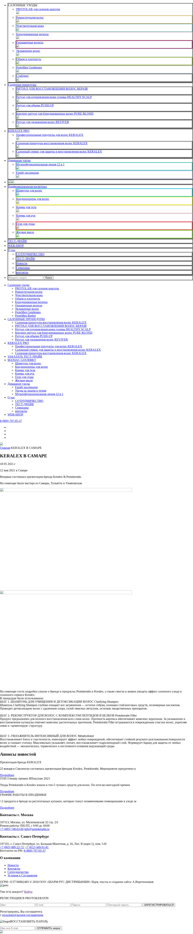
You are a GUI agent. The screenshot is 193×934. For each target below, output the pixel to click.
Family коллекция (27, 172)
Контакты (14, 868)
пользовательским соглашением (22, 915)
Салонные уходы (18, 285)
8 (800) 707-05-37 (11, 421)
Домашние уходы (19, 160)
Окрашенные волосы (29, 42)
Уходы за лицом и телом (30, 390)
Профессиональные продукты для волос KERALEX (49, 134)
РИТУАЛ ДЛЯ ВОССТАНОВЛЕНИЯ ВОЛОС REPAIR (52, 88)
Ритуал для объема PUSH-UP (35, 105)
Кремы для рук (25, 215)
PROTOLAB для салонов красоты (38, 9)
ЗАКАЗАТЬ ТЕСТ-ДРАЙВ (25, 356)
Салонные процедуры (22, 84)
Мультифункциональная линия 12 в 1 (40, 164)
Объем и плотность (28, 59)
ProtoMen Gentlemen (29, 67)
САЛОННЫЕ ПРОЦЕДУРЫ (26, 319)
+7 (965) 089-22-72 (12, 847)
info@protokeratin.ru (36, 829)
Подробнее (7, 775)
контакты (22, 272)
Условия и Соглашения (22, 875)
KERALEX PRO (18, 131)
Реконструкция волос (30, 17)
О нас (11, 250)
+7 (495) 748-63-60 (12, 829)
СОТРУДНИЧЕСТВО (30, 254)
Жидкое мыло (25, 232)
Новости (21, 263)
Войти (28, 891)
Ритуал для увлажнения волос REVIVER (42, 122)
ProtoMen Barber (25, 315)
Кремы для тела (26, 207)
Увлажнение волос (28, 50)
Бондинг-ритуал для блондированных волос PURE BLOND (54, 113)
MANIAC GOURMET (22, 360)
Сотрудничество (18, 872)
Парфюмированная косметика (27, 186)
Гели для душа (25, 223)
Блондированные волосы (32, 34)
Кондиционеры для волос (32, 198)
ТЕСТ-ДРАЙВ (17, 241)
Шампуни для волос (29, 190)
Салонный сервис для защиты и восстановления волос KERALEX (59, 151)
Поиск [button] (48, 277)
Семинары (23, 267)
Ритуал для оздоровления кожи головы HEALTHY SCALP (54, 97)
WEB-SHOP (16, 245)
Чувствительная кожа (30, 25)
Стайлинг (22, 75)
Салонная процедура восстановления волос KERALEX (52, 143)
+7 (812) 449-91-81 (37, 847)
